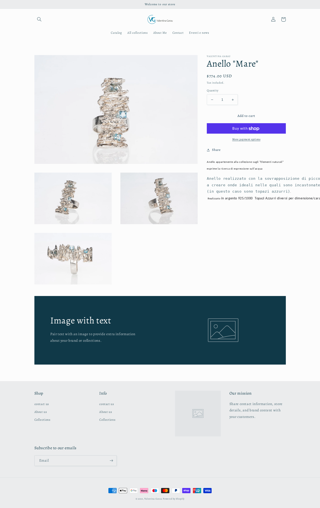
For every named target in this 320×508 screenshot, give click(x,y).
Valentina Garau (153, 498)
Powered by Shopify (173, 498)
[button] (39, 19)
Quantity (212, 91)
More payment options (246, 139)
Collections (42, 419)
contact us (41, 404)
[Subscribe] (111, 460)
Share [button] (216, 150)
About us (40, 412)
